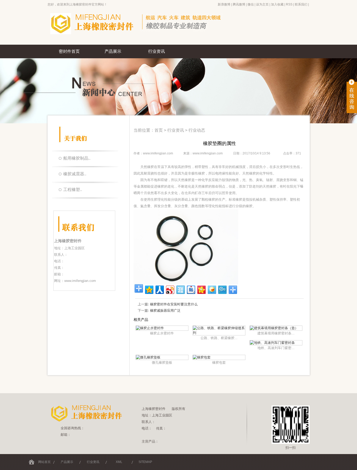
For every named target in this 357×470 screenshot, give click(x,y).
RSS (289, 4)
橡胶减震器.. (74, 174)
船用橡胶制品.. (76, 158)
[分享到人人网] (159, 289)
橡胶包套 (219, 362)
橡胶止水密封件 (162, 333)
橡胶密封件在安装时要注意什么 (174, 304)
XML (119, 462)
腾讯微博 (239, 4)
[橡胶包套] (202, 357)
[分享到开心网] (201, 289)
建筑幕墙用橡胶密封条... (276, 333)
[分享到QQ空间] (149, 289)
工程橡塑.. (72, 189)
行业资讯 (156, 51)
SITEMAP (145, 462)
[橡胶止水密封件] (150, 328)
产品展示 (113, 51)
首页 (158, 130)
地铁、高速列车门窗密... (276, 348)
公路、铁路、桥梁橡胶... (219, 338)
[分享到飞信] (211, 289)
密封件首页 (69, 51)
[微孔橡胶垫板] (148, 357)
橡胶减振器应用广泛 (165, 310)
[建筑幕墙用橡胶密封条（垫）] (274, 328)
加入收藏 (277, 4)
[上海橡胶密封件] (145, 43)
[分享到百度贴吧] (190, 289)
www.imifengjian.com (80, 281)
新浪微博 (224, 4)
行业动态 (196, 130)
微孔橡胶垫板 (162, 362)
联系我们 (301, 4)
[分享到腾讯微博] (222, 289)
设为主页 (262, 4)
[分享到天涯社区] (180, 289)
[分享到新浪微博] (170, 289)
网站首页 (44, 462)
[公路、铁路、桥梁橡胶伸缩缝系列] (219, 333)
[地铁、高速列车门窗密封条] (272, 343)
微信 (250, 4)
